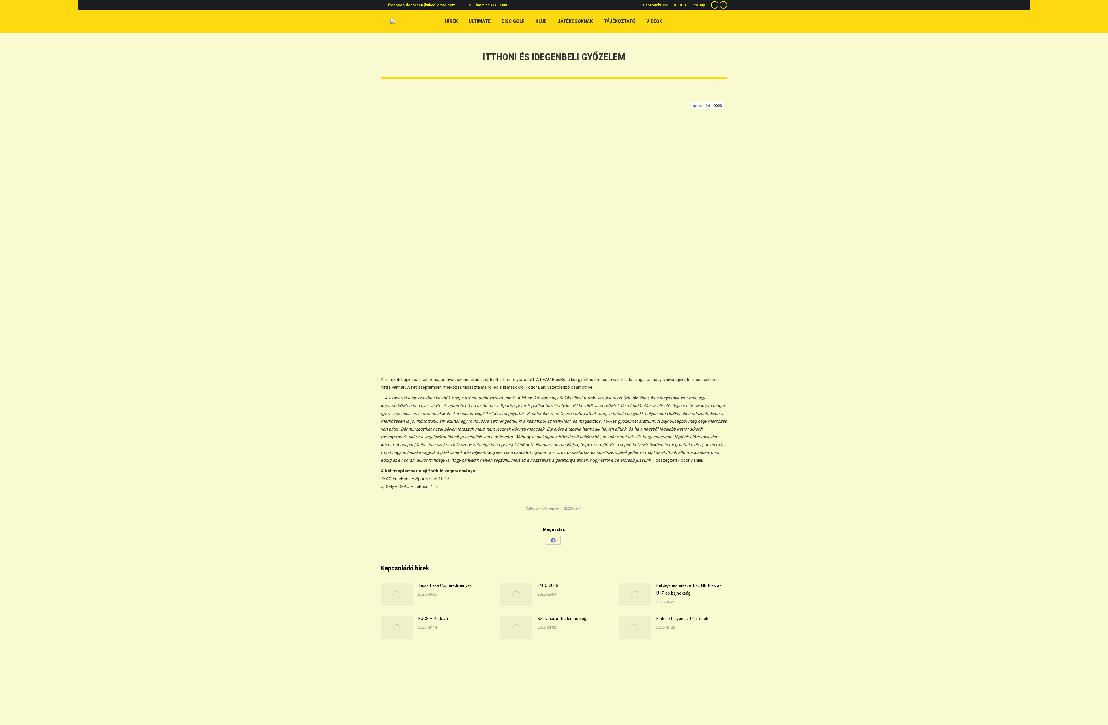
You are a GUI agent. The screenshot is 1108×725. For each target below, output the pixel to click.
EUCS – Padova (433, 618)
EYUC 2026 (548, 585)
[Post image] (397, 594)
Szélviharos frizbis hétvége (563, 618)
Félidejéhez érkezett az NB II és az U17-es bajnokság (689, 589)
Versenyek (551, 508)
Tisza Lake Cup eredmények (445, 585)
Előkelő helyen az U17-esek (682, 618)
